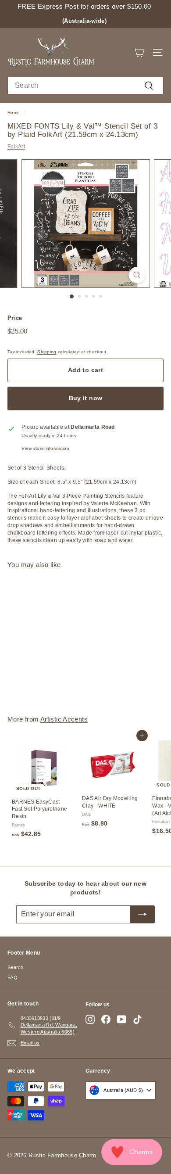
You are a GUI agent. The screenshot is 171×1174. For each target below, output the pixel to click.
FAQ (12, 977)
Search (15, 967)
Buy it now (86, 398)
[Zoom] (136, 275)
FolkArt (16, 147)
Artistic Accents (64, 719)
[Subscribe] (142, 914)
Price (14, 318)
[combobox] (85, 85)
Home (13, 112)
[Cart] (138, 52)
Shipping (46, 351)
